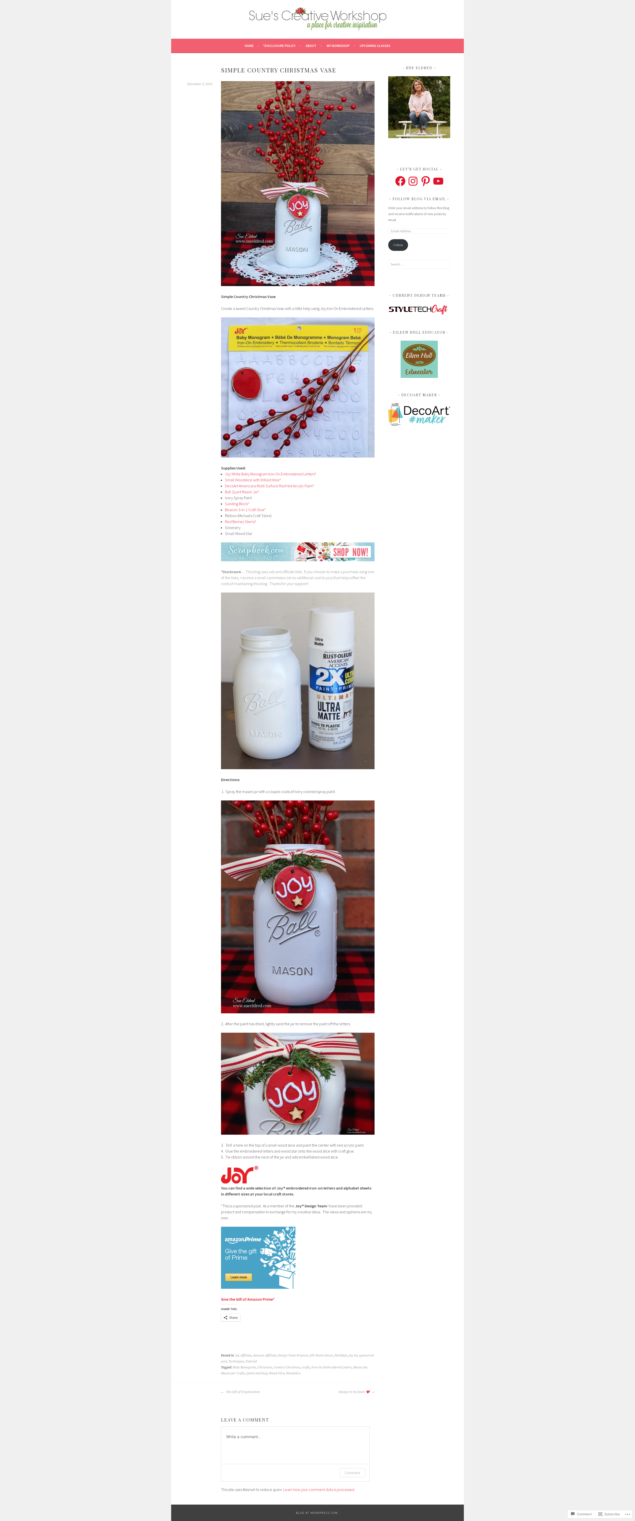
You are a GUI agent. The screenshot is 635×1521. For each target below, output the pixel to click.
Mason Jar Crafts (233, 1373)
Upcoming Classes (375, 45)
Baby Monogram (244, 1367)
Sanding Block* (237, 503)
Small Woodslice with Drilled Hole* (253, 479)
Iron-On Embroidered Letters (331, 1367)
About (311, 45)
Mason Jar (360, 1367)
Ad (237, 1355)
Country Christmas (287, 1367)
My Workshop (338, 45)
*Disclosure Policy (279, 45)
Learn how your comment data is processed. (319, 1489)
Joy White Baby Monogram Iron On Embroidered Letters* (270, 473)
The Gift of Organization (242, 1392)
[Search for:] (419, 264)
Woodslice (293, 1373)
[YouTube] (438, 181)
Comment (352, 1473)
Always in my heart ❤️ (354, 1392)
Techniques (236, 1361)
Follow (398, 245)
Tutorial (251, 1361)
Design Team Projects (293, 1355)
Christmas (264, 1367)
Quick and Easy (256, 1373)
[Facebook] (400, 181)
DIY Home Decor (321, 1355)
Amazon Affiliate (264, 1355)
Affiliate (246, 1355)
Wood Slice (277, 1373)
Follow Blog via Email (419, 199)
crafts (306, 1367)
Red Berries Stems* (240, 521)
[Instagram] (413, 181)
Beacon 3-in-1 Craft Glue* (245, 509)
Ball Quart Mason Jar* (242, 491)
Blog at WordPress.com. (317, 1513)
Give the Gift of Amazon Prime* (248, 1299)
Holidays (341, 1355)
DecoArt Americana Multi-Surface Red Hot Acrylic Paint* (269, 485)
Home (249, 45)
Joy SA (353, 1355)
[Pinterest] (426, 181)
